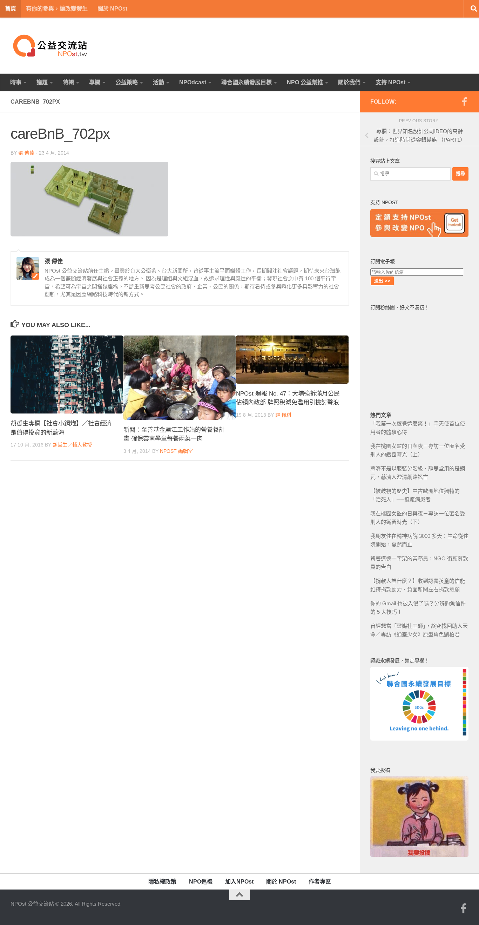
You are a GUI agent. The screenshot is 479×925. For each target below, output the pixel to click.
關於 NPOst (112, 9)
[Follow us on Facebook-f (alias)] (464, 101)
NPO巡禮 (200, 882)
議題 (42, 82)
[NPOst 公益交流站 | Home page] (51, 46)
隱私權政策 (162, 882)
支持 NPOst (390, 82)
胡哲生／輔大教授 (72, 445)
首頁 (10, 9)
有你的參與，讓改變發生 (57, 9)
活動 (158, 82)
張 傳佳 (26, 153)
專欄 (94, 82)
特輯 (68, 82)
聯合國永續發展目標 (246, 82)
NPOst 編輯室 (176, 451)
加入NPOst (239, 882)
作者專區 (320, 882)
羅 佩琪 (283, 415)
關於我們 (349, 82)
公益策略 (126, 82)
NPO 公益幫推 (305, 82)
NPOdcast (192, 82)
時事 (15, 82)
